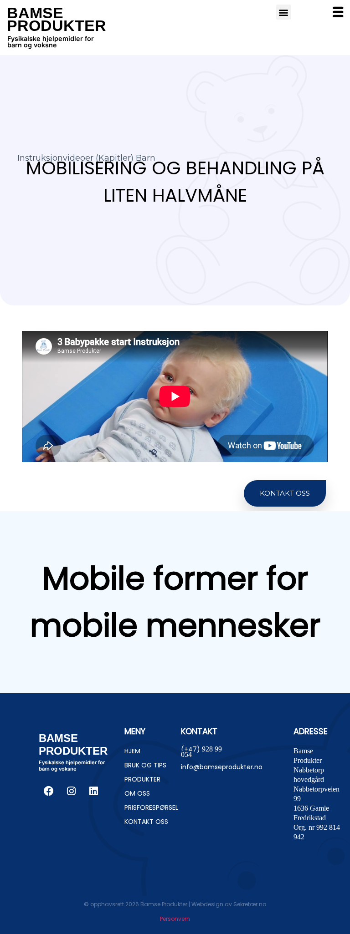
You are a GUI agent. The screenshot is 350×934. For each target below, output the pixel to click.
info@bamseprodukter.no (221, 767)
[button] (285, 493)
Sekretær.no (249, 904)
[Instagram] (71, 791)
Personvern (175, 919)
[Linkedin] (93, 791)
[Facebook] (49, 791)
